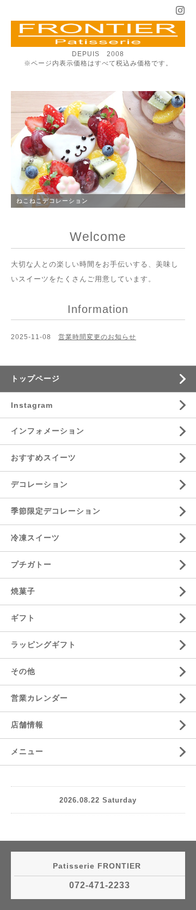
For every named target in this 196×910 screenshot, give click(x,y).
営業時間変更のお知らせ (97, 337)
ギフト (23, 617)
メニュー (27, 751)
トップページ (35, 378)
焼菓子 (23, 591)
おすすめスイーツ (43, 457)
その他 (23, 671)
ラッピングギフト (43, 644)
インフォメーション (47, 430)
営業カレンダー (39, 698)
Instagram (32, 405)
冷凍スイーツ (35, 537)
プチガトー (31, 564)
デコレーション (39, 484)
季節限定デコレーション (56, 511)
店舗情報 (27, 724)
